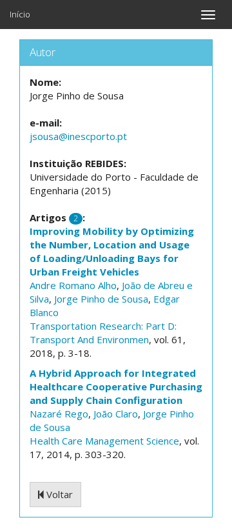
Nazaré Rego (59, 413)
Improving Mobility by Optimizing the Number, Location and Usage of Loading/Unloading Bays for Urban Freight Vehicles (112, 251)
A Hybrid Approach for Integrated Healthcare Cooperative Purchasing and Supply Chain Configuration (116, 386)
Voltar (58, 494)
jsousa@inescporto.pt (78, 136)
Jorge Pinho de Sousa (101, 298)
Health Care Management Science (104, 440)
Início (20, 14)
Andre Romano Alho (73, 285)
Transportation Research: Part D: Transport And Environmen (103, 332)
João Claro (115, 413)
